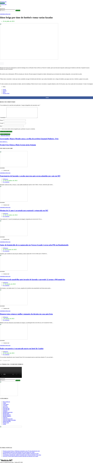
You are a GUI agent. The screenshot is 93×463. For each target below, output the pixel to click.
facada (4, 89)
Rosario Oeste (6, 93)
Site (1, 126)
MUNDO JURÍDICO (7, 416)
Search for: (2, 8)
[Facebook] (2, 0)
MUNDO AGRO (6, 413)
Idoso (4, 92)
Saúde (4, 424)
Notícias (5, 417)
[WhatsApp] (0, 0)
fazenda (4, 90)
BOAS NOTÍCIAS (6, 401)
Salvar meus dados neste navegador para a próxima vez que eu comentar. (18, 129)
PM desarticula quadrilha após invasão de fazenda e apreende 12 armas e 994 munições (32, 279)
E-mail (2, 123)
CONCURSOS (6, 404)
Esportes (5, 411)
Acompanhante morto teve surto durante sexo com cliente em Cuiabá (18, 452)
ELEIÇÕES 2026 (6, 409)
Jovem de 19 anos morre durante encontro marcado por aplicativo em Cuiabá (20, 456)
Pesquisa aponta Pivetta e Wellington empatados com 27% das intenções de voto (21, 451)
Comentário (3, 117)
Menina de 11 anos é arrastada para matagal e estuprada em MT (24, 210)
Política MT (6, 422)
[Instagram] (3, 0)
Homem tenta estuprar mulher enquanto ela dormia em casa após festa (26, 314)
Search (18, 10)
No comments (6, 182)
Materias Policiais (7, 412)
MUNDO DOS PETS (7, 414)
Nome (2, 120)
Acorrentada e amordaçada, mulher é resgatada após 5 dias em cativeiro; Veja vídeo (22, 455)
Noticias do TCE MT (7, 418)
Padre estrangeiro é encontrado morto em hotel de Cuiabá (21, 348)
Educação (5, 407)
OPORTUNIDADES (7, 421)
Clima (4, 403)
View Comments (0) (5, 134)
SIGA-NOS (2, 3)
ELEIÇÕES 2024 (6, 408)
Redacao (6, 179)
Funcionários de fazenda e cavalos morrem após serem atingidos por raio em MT (30, 176)
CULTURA (5, 405)
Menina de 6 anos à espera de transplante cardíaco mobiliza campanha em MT (21, 453)
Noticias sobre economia (9, 420)
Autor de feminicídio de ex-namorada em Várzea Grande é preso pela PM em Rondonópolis (34, 245)
